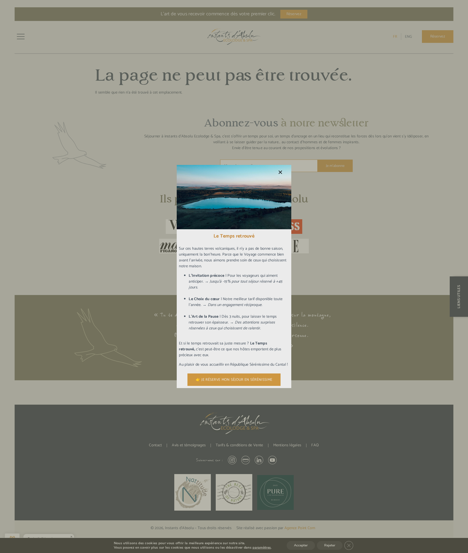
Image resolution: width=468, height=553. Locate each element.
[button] (280, 172)
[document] (234, 276)
